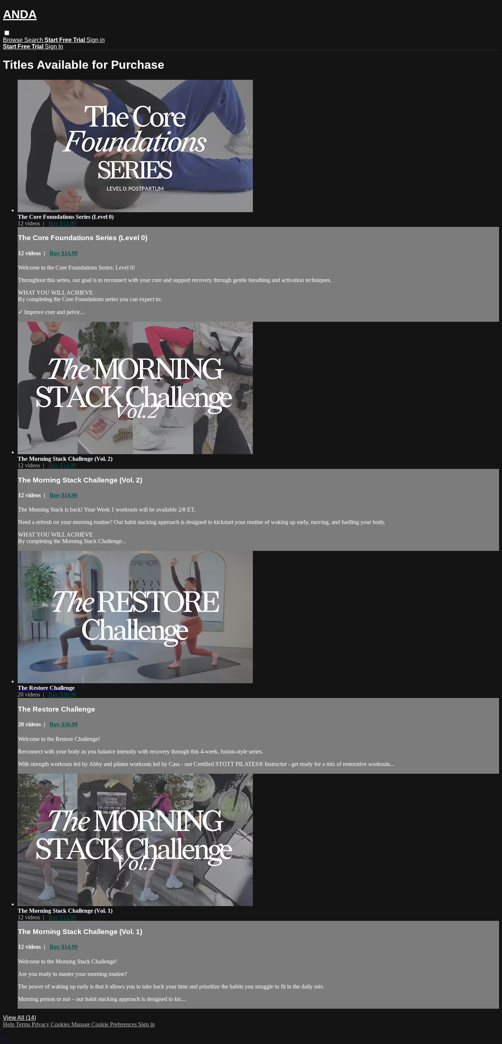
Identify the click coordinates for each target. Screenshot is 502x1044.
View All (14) (19, 1018)
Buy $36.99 (62, 694)
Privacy (41, 1024)
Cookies (61, 1024)
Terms (24, 1024)
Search (34, 40)
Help (9, 1024)
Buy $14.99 (62, 223)
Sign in (95, 40)
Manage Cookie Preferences (104, 1024)
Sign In (54, 46)
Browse (13, 40)
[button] (6, 33)
